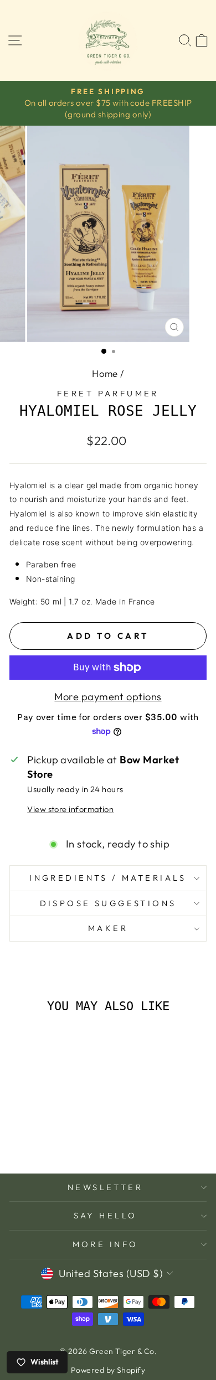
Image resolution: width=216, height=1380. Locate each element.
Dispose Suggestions (108, 903)
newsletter (105, 1187)
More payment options (107, 696)
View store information (70, 809)
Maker (108, 928)
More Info (105, 1244)
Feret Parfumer (108, 393)
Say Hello (105, 1215)
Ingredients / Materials (108, 877)
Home (105, 373)
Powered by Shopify (108, 1370)
